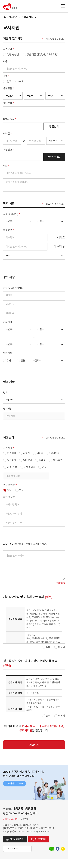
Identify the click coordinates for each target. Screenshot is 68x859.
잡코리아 (11, 453)
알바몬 (40, 453)
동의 (48, 647)
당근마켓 (11, 460)
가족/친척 (12, 467)
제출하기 (34, 744)
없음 (23, 360)
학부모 (42, 460)
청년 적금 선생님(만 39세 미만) (42, 54)
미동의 (61, 647)
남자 (9, 81)
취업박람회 (29, 467)
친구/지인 (58, 460)
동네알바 (27, 460)
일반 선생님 (13, 54)
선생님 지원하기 (17, 839)
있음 (9, 360)
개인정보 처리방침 (10, 819)
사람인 (26, 453)
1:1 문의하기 (40, 839)
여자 (21, 81)
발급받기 (54, 126)
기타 (44, 467)
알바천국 (55, 453)
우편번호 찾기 (54, 157)
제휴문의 (24, 819)
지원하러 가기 (12, 783)
